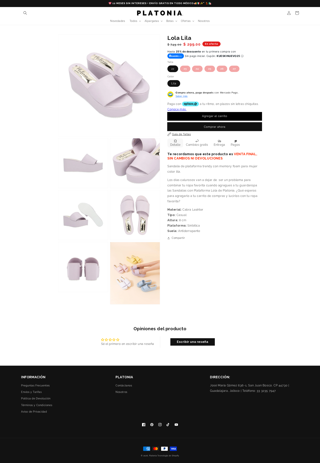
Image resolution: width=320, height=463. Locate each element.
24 (197, 68)
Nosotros (121, 391)
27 (234, 68)
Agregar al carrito (214, 116)
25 (209, 68)
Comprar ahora (214, 126)
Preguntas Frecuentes (35, 385)
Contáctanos (124, 385)
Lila (173, 83)
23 (185, 68)
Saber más (182, 96)
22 (172, 68)
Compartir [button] (178, 237)
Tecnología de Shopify (168, 456)
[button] (25, 13)
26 (222, 68)
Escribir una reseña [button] (192, 342)
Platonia (153, 456)
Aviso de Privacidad (34, 411)
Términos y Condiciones (36, 405)
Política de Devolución (35, 398)
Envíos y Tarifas (31, 391)
